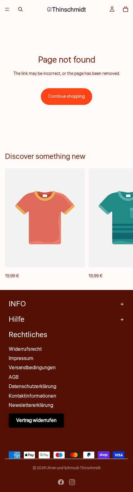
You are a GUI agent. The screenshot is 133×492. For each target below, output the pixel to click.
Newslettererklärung (31, 405)
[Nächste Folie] (121, 224)
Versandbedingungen (32, 367)
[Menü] (7, 9)
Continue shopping (66, 96)
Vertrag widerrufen (36, 420)
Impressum (21, 358)
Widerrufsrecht (25, 349)
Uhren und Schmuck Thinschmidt (73, 468)
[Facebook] (61, 482)
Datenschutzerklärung (32, 386)
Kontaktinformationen (32, 396)
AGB (14, 377)
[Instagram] (72, 482)
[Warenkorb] (125, 9)
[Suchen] (20, 9)
